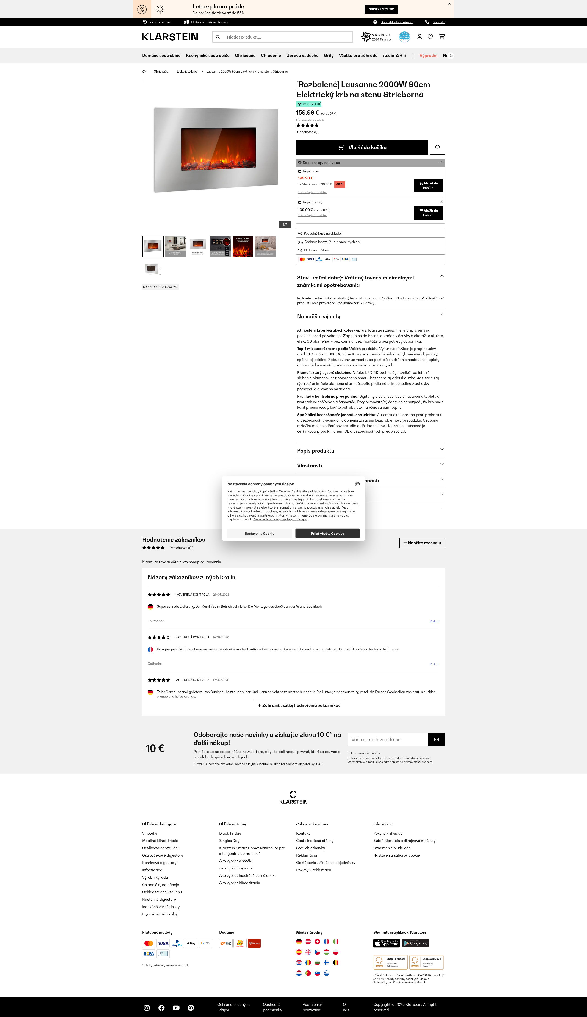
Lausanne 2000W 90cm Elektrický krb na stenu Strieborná (247, 71)
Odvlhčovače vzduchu (161, 848)
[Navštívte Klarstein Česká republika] (317, 952)
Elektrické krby (187, 71)
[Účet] (419, 37)
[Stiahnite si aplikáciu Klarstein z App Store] (386, 943)
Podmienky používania (387, 982)
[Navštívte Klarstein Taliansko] (335, 941)
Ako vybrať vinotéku (236, 860)
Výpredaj (428, 55)
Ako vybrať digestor (236, 868)
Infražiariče (152, 870)
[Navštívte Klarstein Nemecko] (299, 941)
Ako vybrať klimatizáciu (239, 882)
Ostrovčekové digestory (162, 855)
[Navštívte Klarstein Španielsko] (299, 952)
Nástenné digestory (159, 899)
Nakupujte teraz (381, 9)
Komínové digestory (159, 862)
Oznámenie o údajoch (391, 848)
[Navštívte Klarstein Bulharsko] (317, 962)
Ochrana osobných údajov (364, 753)
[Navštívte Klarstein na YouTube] (176, 1008)
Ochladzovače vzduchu (162, 892)
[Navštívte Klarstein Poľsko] (335, 952)
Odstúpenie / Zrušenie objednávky (325, 862)
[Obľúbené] (430, 37)
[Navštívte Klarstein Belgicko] (335, 962)
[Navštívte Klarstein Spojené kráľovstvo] (308, 952)
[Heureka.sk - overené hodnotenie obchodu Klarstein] (404, 36)
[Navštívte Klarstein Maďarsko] (326, 952)
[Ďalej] (450, 55)
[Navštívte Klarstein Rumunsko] (308, 962)
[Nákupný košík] (442, 37)
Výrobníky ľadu (155, 877)
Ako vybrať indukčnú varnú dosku (248, 875)
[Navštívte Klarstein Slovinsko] (317, 973)
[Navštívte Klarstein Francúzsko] (326, 941)
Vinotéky (149, 833)
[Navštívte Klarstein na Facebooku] (161, 1008)
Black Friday (230, 833)
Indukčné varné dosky (161, 906)
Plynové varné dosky (159, 914)
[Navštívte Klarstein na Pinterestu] (190, 1008)
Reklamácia (306, 855)
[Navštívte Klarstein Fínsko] (326, 962)
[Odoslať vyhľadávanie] (218, 37)
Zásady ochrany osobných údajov (406, 979)
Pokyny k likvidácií (388, 833)
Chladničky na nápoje (160, 884)
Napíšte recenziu (424, 542)
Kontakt (439, 22)
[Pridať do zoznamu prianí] (437, 147)
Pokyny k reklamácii (313, 870)
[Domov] (148, 71)
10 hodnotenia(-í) (307, 132)
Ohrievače (161, 71)
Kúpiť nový (311, 171)
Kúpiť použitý (313, 202)
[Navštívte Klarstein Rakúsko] (308, 941)
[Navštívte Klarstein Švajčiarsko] (317, 941)
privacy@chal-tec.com (418, 761)
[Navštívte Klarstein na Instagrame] (146, 1008)
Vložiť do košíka (367, 147)
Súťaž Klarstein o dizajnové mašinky (404, 840)
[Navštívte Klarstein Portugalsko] (308, 973)
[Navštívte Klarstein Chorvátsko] (299, 962)
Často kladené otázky (397, 22)
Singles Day (229, 840)
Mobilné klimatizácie (160, 840)
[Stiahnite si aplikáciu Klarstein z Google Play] (415, 943)
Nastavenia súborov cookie (396, 855)
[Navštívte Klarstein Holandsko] (299, 973)
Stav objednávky (310, 848)
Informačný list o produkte (310, 119)
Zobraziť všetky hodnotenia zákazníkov (301, 705)
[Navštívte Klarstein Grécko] (326, 973)
